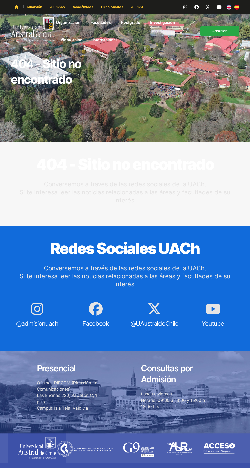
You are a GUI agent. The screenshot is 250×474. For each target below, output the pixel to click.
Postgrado (130, 22)
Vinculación (72, 40)
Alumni (137, 7)
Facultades (100, 22)
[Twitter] (205, 6)
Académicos (83, 7)
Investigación (162, 22)
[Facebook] (194, 6)
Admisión (34, 7)
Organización (68, 22)
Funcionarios (112, 7)
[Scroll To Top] (241, 468)
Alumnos (57, 7)
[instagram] (183, 6)
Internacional (105, 40)
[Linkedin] (216, 6)
